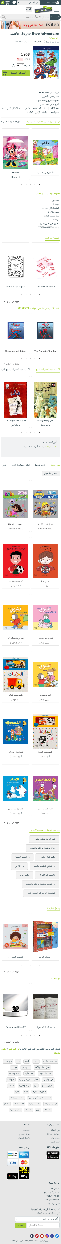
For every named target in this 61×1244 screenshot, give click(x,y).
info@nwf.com (52, 1200)
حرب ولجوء (48, 1080)
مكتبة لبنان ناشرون (47, 857)
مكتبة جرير (24, 875)
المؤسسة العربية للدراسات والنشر (41, 893)
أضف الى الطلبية (18, 73)
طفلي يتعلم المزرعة (45, 752)
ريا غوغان (15, 699)
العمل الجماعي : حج (45, 809)
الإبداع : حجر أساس (15, 809)
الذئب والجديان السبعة (45, 420)
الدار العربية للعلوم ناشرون (44, 839)
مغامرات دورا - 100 (16, 524)
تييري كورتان (44, 643)
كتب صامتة (19, 1104)
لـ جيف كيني (15, 425)
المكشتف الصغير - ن (15, 957)
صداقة (11, 1086)
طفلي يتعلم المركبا (16, 695)
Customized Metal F (16, 1027)
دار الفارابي (19, 866)
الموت (35, 1061)
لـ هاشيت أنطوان (51, 474)
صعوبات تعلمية (39, 1092)
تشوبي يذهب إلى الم (16, 638)
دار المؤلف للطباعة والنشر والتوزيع (40, 884)
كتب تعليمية (34, 1104)
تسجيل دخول (51, 2)
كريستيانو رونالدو (16, 581)
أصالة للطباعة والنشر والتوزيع (42, 848)
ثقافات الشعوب (45, 1074)
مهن (38, 1110)
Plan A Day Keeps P (15, 287)
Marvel (53, 39)
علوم (17, 1092)
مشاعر (6, 1104)
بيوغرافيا (8, 1061)
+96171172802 (52, 1196)
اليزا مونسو (44, 586)
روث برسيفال (15, 756)
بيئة (18, 1061)
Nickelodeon (44, 529)
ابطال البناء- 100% (45, 524)
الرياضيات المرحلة (45, 957)
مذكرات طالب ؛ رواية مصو (15, 420)
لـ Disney (15, 177)
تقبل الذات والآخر (42, 1067)
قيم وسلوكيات (51, 1104)
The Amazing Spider (45, 351)
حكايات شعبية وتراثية (28, 1080)
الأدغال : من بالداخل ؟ (45, 173)
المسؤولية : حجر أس (15, 752)
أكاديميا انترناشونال (47, 875)
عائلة (26, 1092)
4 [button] (26, 184)
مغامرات (47, 1110)
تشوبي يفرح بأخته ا (45, 638)
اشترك (20, 1225)
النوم (27, 1061)
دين (35, 1086)
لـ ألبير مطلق (45, 425)
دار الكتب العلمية (22, 857)
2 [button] (35, 184)
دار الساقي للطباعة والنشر (44, 866)
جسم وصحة (14, 1074)
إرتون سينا (45, 581)
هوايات (28, 1110)
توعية (14, 1067)
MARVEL (24, 309)
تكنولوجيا (25, 1067)
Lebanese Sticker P (45, 287)
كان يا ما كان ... (46, 208)
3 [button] (30, 184)
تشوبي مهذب (45, 695)
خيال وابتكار (47, 1086)
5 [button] (21, 184)
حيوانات (10, 1080)
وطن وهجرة (15, 1110)
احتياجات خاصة (50, 1061)
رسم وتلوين (24, 1086)
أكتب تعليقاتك (51, 447)
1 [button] (39, 184)
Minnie (15, 173)
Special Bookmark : (45, 1027)
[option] (45, 152)
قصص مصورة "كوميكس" (39, 1098)
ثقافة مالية (29, 1074)
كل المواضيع (14, 1049)
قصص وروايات (17, 1098)
